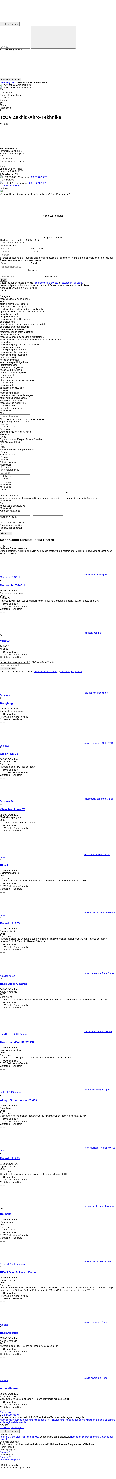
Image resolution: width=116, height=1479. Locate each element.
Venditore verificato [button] (10, 148)
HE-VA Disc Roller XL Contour (19, 1272)
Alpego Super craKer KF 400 (18, 1100)
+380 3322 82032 (37, 183)
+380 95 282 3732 (38, 177)
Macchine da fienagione (73, 1420)
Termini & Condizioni (10, 1437)
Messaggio (33, 270)
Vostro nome (37, 248)
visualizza (6, 533)
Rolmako (6, 1213)
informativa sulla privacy (46, 283)
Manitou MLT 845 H (12, 585)
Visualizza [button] (23, 177)
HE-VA (4, 865)
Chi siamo (5, 1427)
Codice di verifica (52, 276)
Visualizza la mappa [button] (53, 216)
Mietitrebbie (20, 1422)
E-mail (34, 263)
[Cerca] (53, 37)
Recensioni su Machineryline (84, 1437)
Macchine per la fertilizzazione (45, 1420)
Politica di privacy (30, 1437)
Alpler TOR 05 (9, 753)
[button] (58, 64)
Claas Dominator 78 (12, 809)
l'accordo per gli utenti (71, 283)
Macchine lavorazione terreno (15, 1420)
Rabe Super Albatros (13, 983)
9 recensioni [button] (6, 92)
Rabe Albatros (9, 1332)
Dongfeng (6, 703)
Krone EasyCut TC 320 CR (17, 1042)
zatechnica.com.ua (9, 185)
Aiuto (13, 1427)
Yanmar (5, 640)
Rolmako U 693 (10, 923)
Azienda (35, 251)
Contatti (20, 1427)
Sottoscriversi (8, 668)
